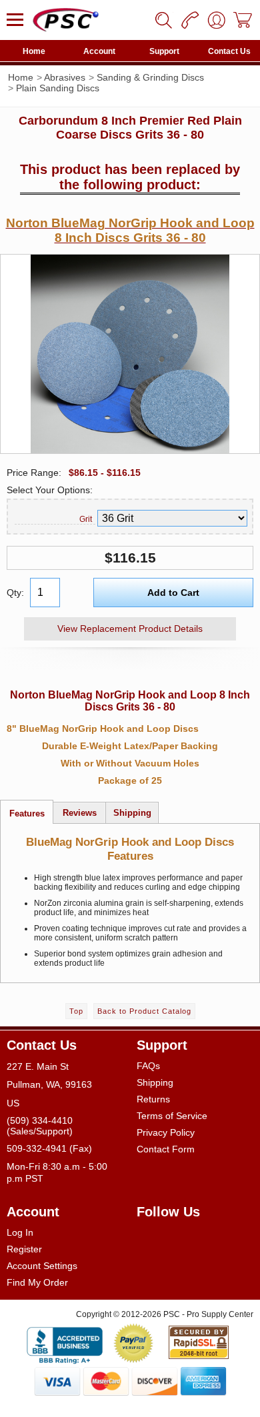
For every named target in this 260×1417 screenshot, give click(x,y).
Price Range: (34, 472)
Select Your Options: (50, 490)
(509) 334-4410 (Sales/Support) (40, 1125)
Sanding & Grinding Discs (150, 77)
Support (164, 51)
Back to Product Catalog (144, 1011)
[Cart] (243, 20)
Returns (153, 1099)
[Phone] (190, 20)
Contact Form (166, 1149)
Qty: (15, 592)
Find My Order (37, 1282)
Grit (85, 519)
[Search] (163, 20)
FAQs (148, 1065)
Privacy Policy (166, 1132)
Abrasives (64, 77)
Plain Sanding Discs (57, 88)
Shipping (155, 1082)
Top (76, 1011)
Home (34, 51)
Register (24, 1249)
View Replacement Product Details (130, 629)
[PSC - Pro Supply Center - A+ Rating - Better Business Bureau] (65, 1343)
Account (99, 51)
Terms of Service (172, 1115)
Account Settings (42, 1265)
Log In (20, 1232)
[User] (216, 20)
